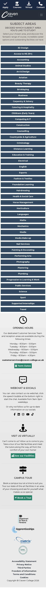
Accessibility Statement (24, 561)
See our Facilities (24, 455)
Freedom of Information (24, 571)
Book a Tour (24, 497)
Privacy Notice (24, 564)
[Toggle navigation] (41, 15)
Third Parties (24, 568)
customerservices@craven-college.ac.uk (23, 360)
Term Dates (24, 366)
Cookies (24, 577)
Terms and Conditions (24, 574)
